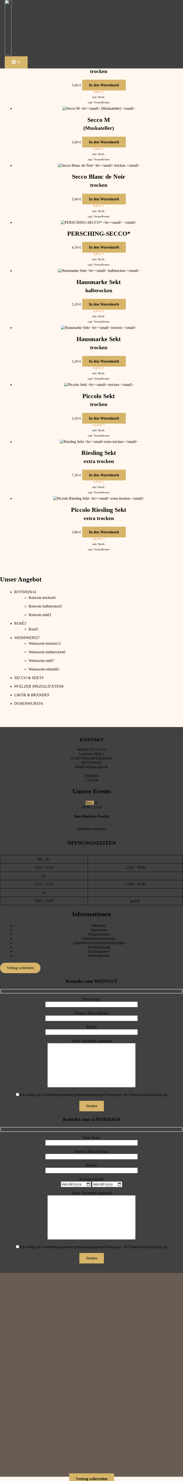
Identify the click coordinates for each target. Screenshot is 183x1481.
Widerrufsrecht (99, 956)
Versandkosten (102, 102)
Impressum (99, 930)
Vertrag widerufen (20, 968)
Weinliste (99, 926)
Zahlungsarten (98, 951)
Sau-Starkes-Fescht (91, 816)
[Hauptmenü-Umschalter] (16, 62)
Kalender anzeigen (91, 829)
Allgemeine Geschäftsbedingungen (98, 943)
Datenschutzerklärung (98, 938)
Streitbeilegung (98, 947)
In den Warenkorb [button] (104, 85)
